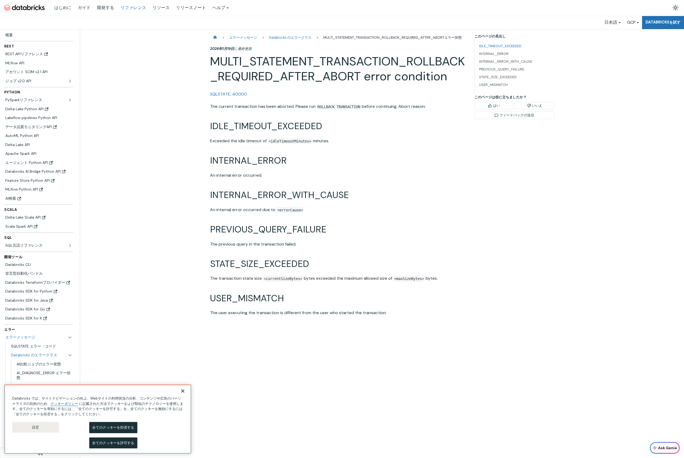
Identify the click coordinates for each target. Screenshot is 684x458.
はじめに (62, 7)
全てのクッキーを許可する (113, 442)
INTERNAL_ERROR (493, 54)
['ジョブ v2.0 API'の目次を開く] (70, 81)
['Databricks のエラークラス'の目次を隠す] (70, 355)
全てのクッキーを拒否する (113, 427)
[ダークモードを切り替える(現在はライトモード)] (675, 7)
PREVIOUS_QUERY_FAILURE (501, 69)
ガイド (84, 7)
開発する (105, 7)
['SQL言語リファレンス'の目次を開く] (70, 246)
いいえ (537, 105)
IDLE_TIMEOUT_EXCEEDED (500, 46)
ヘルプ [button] (218, 7)
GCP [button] (631, 22)
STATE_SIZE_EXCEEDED (498, 77)
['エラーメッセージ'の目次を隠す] (70, 337)
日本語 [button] (610, 22)
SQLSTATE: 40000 (228, 94)
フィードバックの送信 (516, 115)
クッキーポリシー (64, 403)
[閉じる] (183, 391)
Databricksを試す (663, 22)
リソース (161, 7)
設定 (35, 427)
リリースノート (191, 7)
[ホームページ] (215, 37)
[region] (97, 419)
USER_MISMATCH (493, 84)
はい (496, 105)
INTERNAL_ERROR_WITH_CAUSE (505, 61)
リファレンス (133, 7)
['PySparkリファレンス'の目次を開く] (70, 100)
